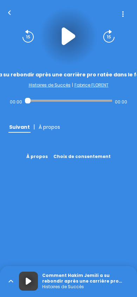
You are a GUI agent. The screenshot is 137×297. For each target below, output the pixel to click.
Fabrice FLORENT (91, 85)
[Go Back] (9, 12)
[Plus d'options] (123, 14)
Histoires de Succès (50, 85)
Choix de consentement (82, 156)
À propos (37, 156)
